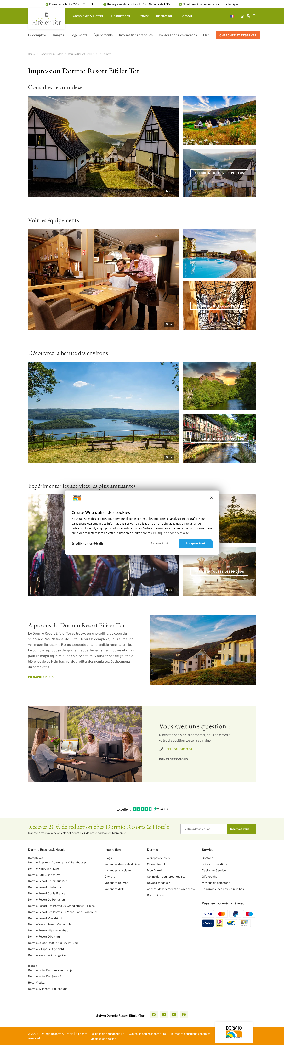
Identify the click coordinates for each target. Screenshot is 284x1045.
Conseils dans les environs (178, 35)
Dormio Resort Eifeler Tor (44, 887)
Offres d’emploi (157, 864)
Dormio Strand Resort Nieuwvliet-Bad (53, 942)
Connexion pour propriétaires (166, 876)
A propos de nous (158, 858)
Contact (186, 16)
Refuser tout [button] (159, 543)
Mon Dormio (155, 870)
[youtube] (174, 1014)
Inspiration (164, 16)
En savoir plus (41, 677)
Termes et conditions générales (190, 1033)
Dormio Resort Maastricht (45, 918)
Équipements (103, 35)
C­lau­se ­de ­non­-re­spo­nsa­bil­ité (147, 1033)
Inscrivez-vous (239, 828)
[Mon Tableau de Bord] (248, 16)
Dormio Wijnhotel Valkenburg (47, 988)
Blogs (108, 858)
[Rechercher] (254, 16)
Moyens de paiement (216, 882)
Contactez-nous (173, 759)
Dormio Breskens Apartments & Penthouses (57, 862)
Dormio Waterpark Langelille (47, 955)
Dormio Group (156, 895)
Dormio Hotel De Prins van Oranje (50, 970)
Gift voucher (210, 876)
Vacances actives (116, 882)
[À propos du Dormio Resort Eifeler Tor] (203, 650)
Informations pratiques (136, 35)
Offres (143, 16)
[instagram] (164, 1014)
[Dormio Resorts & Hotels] (46, 18)
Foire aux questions (215, 864)
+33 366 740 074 (178, 749)
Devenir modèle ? (158, 882)
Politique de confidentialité (107, 1033)
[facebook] (154, 1014)
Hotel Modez (36, 982)
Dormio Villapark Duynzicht (46, 949)
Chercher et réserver (237, 35)
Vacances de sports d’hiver (122, 864)
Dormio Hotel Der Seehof (44, 976)
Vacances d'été (115, 888)
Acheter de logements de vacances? (171, 888)
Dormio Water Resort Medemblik (49, 924)
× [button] (211, 497)
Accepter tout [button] (195, 543)
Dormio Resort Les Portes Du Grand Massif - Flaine (61, 905)
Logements (78, 35)
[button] (87, 544)
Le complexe (37, 35)
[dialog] (142, 522)
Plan (206, 35)
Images (58, 35)
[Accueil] (242, 16)
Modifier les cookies (103, 1038)
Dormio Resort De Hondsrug (46, 899)
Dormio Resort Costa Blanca (46, 893)
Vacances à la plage (118, 870)
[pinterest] (184, 1014)
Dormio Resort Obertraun (44, 936)
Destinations (120, 16)
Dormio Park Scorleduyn (44, 874)
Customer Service (214, 870)
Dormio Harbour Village (43, 868)
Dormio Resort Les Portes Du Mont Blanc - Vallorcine (63, 911)
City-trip (110, 876)
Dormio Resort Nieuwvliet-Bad (48, 930)
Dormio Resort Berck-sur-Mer (47, 881)
